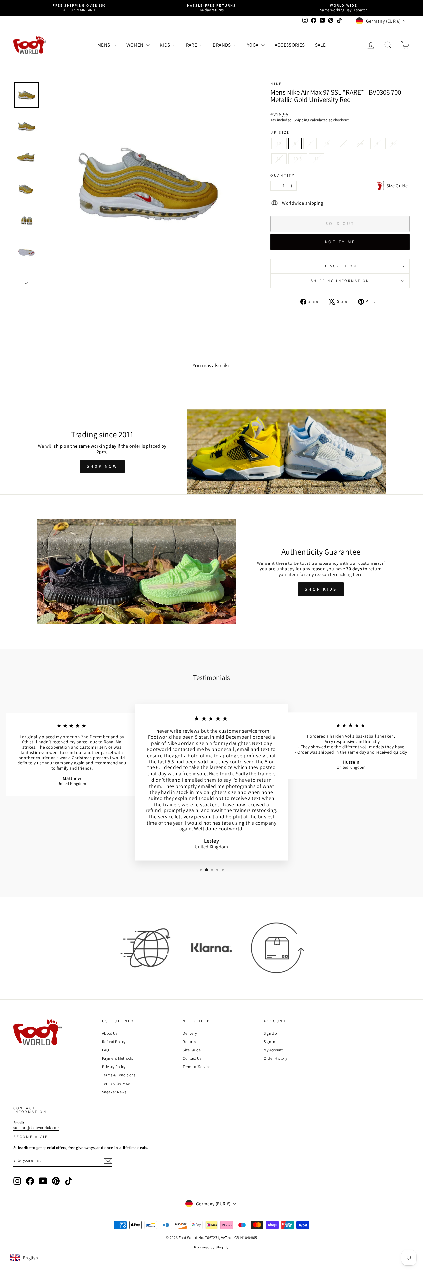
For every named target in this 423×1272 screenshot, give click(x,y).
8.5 (360, 143)
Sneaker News (114, 1091)
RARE (192, 45)
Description (340, 266)
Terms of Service (116, 1083)
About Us (110, 1033)
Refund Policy (114, 1041)
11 (316, 159)
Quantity (282, 175)
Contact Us (192, 1058)
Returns (189, 1041)
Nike (276, 83)
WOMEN (135, 45)
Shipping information (340, 280)
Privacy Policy (114, 1066)
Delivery (190, 1033)
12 (279, 143)
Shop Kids (321, 589)
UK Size (280, 132)
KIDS (165, 45)
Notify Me (340, 242)
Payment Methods (117, 1058)
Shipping (301, 119)
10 (279, 159)
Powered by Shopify (211, 1247)
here (357, 574)
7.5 (327, 143)
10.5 (298, 159)
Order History (275, 1058)
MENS (104, 45)
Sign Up (270, 1033)
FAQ (105, 1049)
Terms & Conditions (118, 1074)
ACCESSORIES (290, 45)
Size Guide (396, 186)
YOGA (253, 45)
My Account (273, 1049)
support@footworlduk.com (36, 1127)
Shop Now (102, 466)
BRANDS (222, 45)
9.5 (394, 143)
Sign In (269, 1041)
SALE (320, 45)
